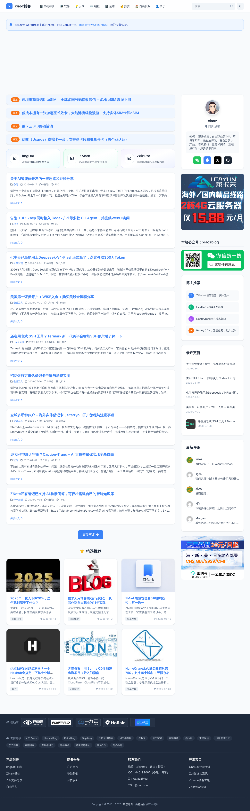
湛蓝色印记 (47, 745)
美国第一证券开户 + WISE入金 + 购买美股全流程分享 (52, 297)
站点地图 (128, 804)
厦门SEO (157, 738)
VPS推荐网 (125, 738)
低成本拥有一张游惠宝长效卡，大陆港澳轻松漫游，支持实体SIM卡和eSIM (80, 113)
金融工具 (18, 302)
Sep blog (87, 738)
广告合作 (72, 766)
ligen (199, 474)
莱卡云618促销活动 (37, 126)
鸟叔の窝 (117, 745)
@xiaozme (141, 785)
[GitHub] (228, 160)
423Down (31, 738)
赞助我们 (72, 773)
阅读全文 (15, 203)
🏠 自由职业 (142, 6)
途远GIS (101, 745)
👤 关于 (160, 6)
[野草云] (33, 722)
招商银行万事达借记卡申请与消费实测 (40, 376)
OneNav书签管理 (200, 766)
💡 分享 (80, 6)
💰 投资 (125, 6)
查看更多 (89, 535)
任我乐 (142, 738)
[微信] (197, 160)
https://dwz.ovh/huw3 (93, 24)
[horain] (115, 722)
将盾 (140, 804)
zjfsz (199, 503)
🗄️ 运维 (110, 6)
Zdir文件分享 (14, 780)
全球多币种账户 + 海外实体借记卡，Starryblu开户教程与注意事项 (62, 415)
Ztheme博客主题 (199, 780)
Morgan (200, 518)
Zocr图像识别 (197, 786)
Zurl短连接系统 (198, 773)
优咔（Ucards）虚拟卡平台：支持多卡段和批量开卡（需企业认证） (75, 139)
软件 (15, 223)
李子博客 (13, 745)
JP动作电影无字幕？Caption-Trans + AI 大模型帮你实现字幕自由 (62, 454)
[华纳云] (142, 722)
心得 (15, 184)
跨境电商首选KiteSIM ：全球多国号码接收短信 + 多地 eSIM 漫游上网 (76, 100)
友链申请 (173, 738)
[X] (217, 160)
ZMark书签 (13, 773)
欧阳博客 (29, 745)
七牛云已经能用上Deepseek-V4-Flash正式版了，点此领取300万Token (67, 257)
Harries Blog (50, 738)
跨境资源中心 (83, 745)
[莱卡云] (212, 202)
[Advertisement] (125, 62)
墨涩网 (188, 738)
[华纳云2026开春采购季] (212, 558)
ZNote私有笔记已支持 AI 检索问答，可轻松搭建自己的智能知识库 (62, 494)
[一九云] (88, 722)
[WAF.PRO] (60, 722)
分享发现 (18, 263)
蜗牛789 (64, 745)
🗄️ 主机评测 (46, 6)
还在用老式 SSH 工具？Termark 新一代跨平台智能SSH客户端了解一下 (66, 336)
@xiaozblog (140, 778)
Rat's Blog (69, 738)
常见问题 (204, 738)
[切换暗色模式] (240, 6)
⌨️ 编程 (95, 6)
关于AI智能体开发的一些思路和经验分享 (42, 179)
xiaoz (199, 459)
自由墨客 (11, 786)
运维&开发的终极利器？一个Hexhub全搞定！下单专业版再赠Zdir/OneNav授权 (31, 672)
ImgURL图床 (14, 766)
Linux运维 (18, 342)
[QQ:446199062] (207, 160)
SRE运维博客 (106, 738)
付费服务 (72, 780)
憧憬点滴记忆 (223, 738)
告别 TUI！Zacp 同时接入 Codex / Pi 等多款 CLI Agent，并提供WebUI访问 (70, 218)
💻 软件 (65, 6)
